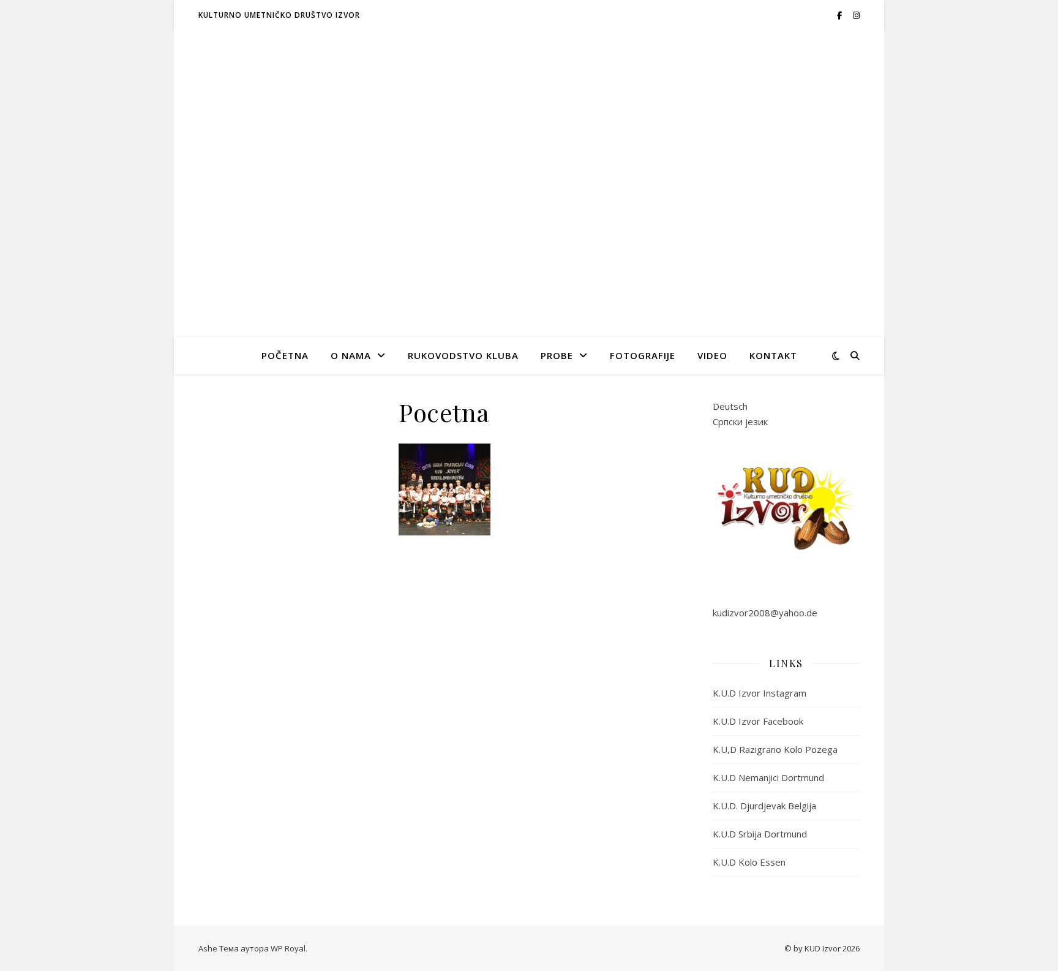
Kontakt (773, 355)
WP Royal (288, 948)
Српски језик (740, 421)
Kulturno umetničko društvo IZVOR (279, 15)
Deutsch (730, 406)
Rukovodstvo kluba (463, 355)
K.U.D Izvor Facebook (758, 721)
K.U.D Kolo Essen (749, 862)
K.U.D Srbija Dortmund (760, 834)
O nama (351, 355)
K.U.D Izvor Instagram (759, 693)
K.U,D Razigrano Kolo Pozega (775, 749)
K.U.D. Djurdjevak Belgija (764, 805)
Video (712, 355)
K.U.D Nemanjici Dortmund (768, 777)
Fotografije (642, 355)
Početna (285, 355)
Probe (557, 355)
